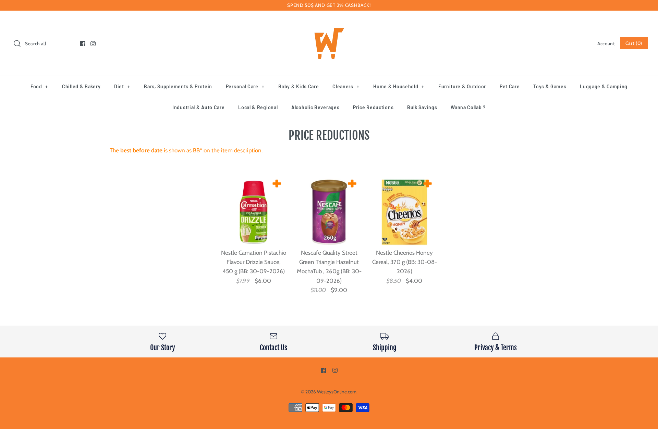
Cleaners (345, 86)
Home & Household (398, 86)
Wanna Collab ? (468, 107)
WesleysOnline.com (336, 391)
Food (39, 86)
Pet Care (510, 86)
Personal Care (245, 86)
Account (606, 43)
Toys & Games (549, 86)
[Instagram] (93, 43)
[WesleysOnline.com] (329, 21)
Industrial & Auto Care (198, 107)
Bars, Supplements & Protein (178, 86)
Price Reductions (373, 107)
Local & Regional (258, 107)
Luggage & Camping (603, 86)
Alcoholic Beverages (315, 107)
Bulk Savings (422, 107)
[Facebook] (82, 43)
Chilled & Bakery (81, 86)
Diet (122, 86)
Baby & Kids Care (298, 86)
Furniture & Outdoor (462, 86)
